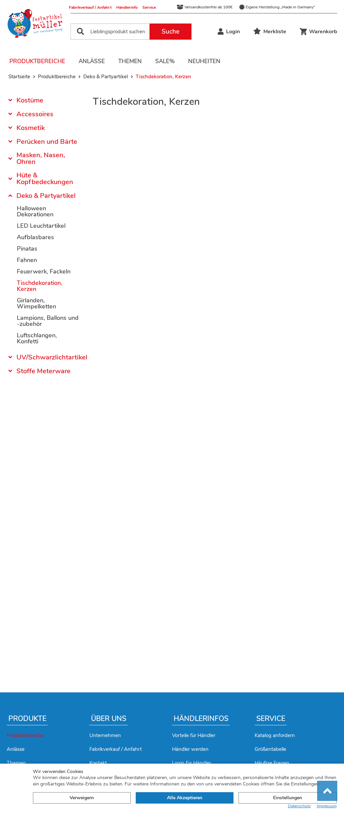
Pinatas (27, 249)
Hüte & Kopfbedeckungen (44, 178)
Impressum (327, 806)
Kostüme (29, 101)
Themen (130, 61)
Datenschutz (299, 806)
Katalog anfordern (275, 735)
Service (149, 7)
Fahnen (27, 260)
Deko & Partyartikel (46, 195)
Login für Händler (191, 763)
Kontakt (98, 763)
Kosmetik (30, 127)
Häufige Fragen (272, 763)
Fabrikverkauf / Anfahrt (90, 7)
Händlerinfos (201, 718)
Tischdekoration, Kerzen (39, 286)
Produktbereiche (37, 61)
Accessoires (34, 114)
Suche (170, 31)
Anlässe (92, 61)
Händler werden (190, 749)
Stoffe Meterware (43, 371)
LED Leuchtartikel (41, 226)
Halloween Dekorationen (35, 211)
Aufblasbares (35, 237)
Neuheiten (204, 61)
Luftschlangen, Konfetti (37, 338)
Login (233, 31)
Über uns (108, 718)
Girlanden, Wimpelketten (36, 303)
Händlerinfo (127, 7)
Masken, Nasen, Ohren (40, 158)
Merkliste (274, 31)
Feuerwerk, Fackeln (44, 271)
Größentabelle (270, 749)
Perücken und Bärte (46, 141)
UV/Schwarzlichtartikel (47, 357)
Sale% (165, 61)
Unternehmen (105, 735)
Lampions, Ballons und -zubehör (48, 321)
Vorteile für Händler (193, 735)
